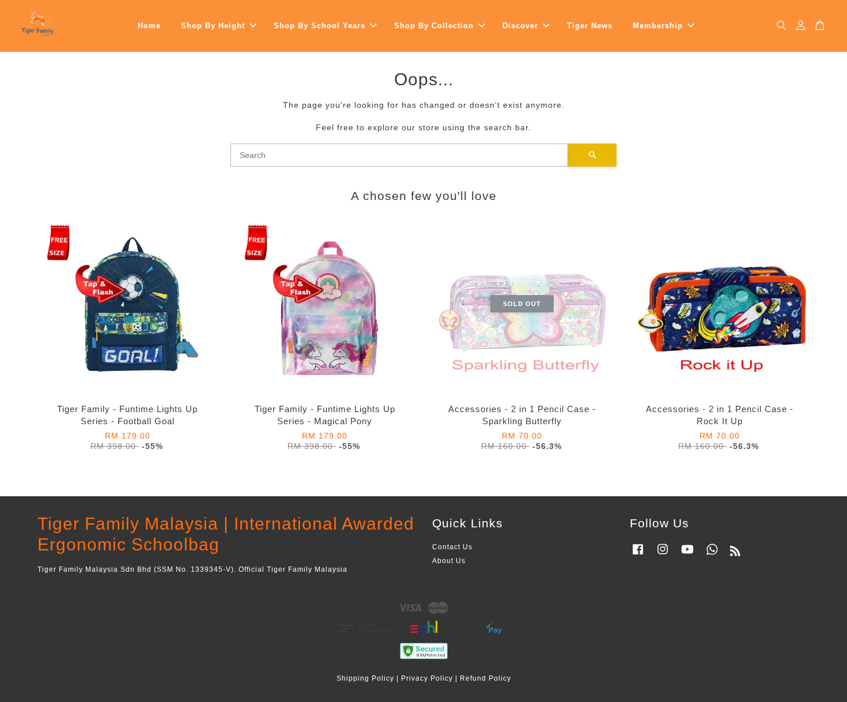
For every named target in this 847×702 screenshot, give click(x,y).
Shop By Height (213, 25)
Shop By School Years (319, 25)
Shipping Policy (365, 678)
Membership (658, 25)
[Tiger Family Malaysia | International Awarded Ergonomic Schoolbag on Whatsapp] (712, 555)
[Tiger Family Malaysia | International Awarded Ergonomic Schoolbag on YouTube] (687, 555)
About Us (449, 561)
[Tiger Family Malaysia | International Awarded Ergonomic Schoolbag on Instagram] (663, 555)
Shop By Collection (434, 25)
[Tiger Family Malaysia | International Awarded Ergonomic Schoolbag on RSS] (735, 553)
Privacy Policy (427, 678)
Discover (520, 25)
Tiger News (589, 25)
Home (149, 25)
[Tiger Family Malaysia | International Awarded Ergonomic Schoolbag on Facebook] (638, 555)
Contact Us (452, 547)
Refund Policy (485, 678)
